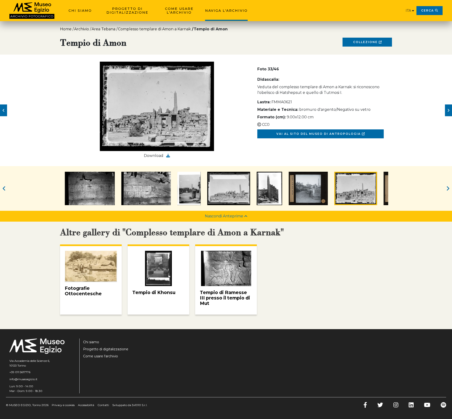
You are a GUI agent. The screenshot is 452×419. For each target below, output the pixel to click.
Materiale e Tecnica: (277, 109)
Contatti (103, 405)
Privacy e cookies (63, 405)
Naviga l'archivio (226, 10)
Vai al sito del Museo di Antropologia (319, 134)
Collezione (366, 42)
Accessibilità (86, 405)
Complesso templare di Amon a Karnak (154, 29)
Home (66, 29)
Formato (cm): (271, 117)
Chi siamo (80, 10)
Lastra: (263, 102)
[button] (3, 110)
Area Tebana (103, 29)
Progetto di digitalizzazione (127, 10)
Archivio (81, 29)
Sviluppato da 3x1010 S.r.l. (129, 405)
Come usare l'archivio (179, 10)
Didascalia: (268, 79)
